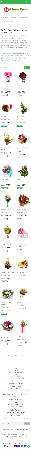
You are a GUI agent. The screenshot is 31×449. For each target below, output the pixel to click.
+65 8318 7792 (12, 399)
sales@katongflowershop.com (15, 404)
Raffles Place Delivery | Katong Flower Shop (17, 17)
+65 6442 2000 (13, 398)
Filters (27, 67)
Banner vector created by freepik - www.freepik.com (15, 429)
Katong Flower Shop (11, 443)
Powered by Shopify (22, 443)
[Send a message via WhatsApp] (28, 446)
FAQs (15, 374)
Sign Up (27, 423)
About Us (15, 370)
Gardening (21, 436)
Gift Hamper (14, 436)
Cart (28, 2)
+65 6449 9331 (24, 394)
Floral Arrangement (12, 434)
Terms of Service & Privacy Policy (15, 378)
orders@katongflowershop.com (15, 406)
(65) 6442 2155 (10, 53)
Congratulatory (6, 436)
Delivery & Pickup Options (15, 372)
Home (2, 17)
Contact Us (15, 438)
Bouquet (4, 434)
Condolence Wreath (23, 434)
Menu (4, 2)
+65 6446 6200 (15, 394)
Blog (26, 436)
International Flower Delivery (15, 376)
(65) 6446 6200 (19, 53)
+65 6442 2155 (7, 394)
